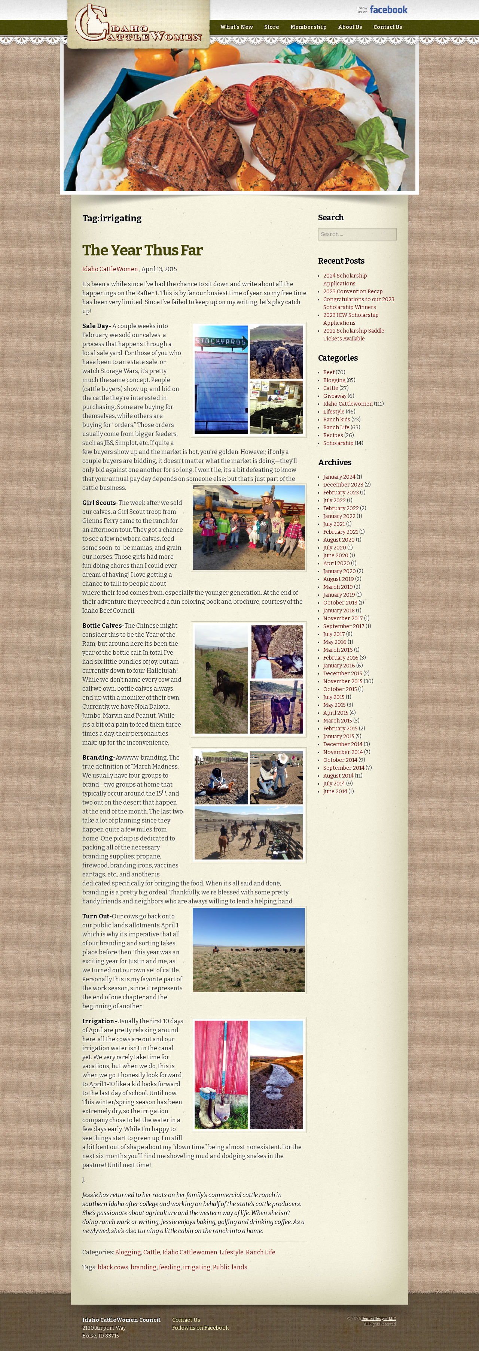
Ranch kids (336, 419)
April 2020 (336, 563)
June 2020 (335, 555)
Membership (308, 27)
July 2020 (334, 548)
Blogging (128, 1252)
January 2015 (338, 736)
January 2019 (339, 595)
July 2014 (334, 784)
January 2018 (339, 611)
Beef (329, 372)
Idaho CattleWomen (138, 30)
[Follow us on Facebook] (382, 12)
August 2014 (338, 776)
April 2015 (335, 713)
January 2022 (339, 516)
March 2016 (338, 650)
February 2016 (341, 658)
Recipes (333, 435)
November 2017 (343, 618)
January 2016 (339, 666)
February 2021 (340, 532)
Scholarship (338, 443)
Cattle (151, 1252)
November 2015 (343, 681)
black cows (113, 1267)
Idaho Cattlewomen (189, 1252)
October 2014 (340, 760)
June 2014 (335, 791)
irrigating (197, 1267)
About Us (350, 27)
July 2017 (334, 634)
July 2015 (334, 697)
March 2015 (337, 721)
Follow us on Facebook (200, 1328)
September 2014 (343, 768)
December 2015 (342, 673)
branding (144, 1267)
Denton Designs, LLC (378, 1319)
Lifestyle (232, 1252)
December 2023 (343, 485)
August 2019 (338, 579)
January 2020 (339, 571)
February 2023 (341, 493)
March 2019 (338, 587)
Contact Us (387, 27)
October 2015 (340, 689)
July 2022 (334, 500)
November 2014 (343, 752)
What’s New (236, 27)
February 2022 (341, 508)
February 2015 (340, 729)
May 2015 (334, 705)
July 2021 (334, 524)
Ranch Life (260, 1252)
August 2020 (339, 540)
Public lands (230, 1267)
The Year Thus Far (142, 251)
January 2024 (339, 477)
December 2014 (343, 744)
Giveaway (335, 396)
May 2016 (335, 642)
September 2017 (343, 626)
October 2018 (340, 603)
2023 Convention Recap (353, 291)
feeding (170, 1267)
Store (271, 27)
